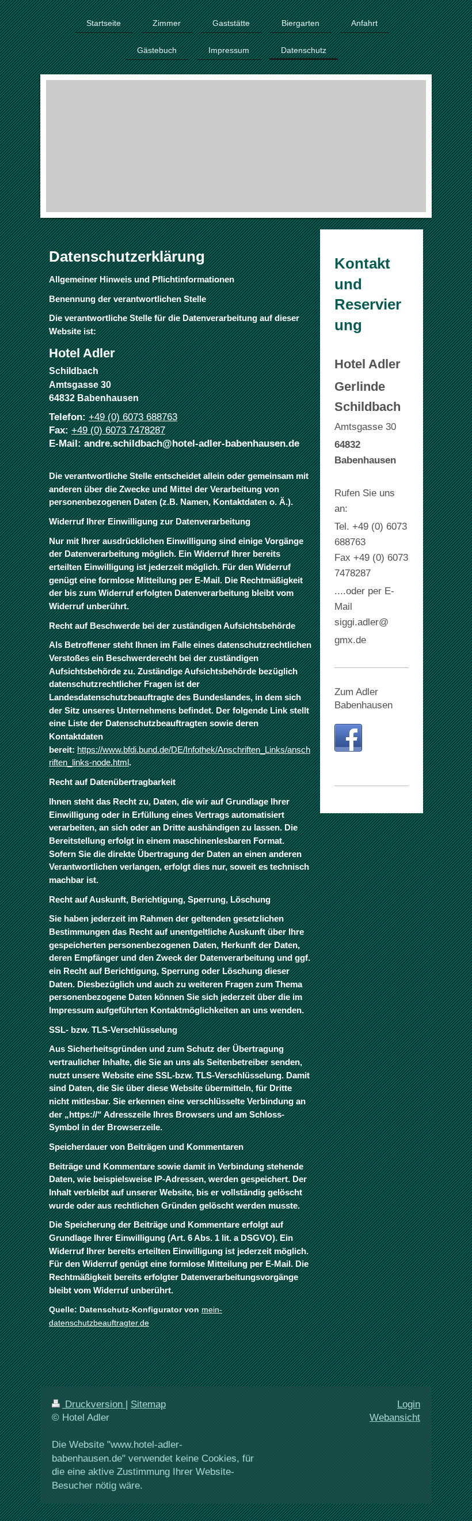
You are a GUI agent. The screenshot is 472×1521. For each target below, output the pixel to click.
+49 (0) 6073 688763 (133, 417)
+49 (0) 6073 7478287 (118, 430)
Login (408, 1404)
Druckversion (93, 1404)
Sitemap (148, 1404)
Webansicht (395, 1417)
